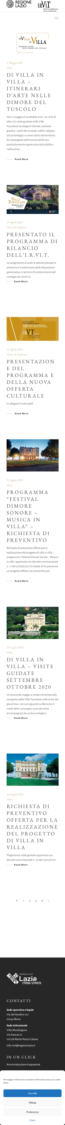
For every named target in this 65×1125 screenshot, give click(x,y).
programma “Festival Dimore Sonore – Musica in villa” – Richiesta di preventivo (28, 516)
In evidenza (20, 227)
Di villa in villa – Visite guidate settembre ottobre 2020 (30, 673)
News (10, 68)
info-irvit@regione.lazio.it (21, 1045)
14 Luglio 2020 (15, 794)
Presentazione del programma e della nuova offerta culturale (31, 378)
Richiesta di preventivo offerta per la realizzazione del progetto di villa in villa (32, 827)
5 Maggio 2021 (15, 63)
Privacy (33, 1120)
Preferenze (32, 1112)
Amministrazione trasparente (23, 1064)
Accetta (32, 1093)
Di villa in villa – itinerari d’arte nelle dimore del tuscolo (29, 91)
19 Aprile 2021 (15, 222)
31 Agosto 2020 (15, 480)
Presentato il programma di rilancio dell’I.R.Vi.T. (32, 244)
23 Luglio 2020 (15, 647)
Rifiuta (32, 1102)
